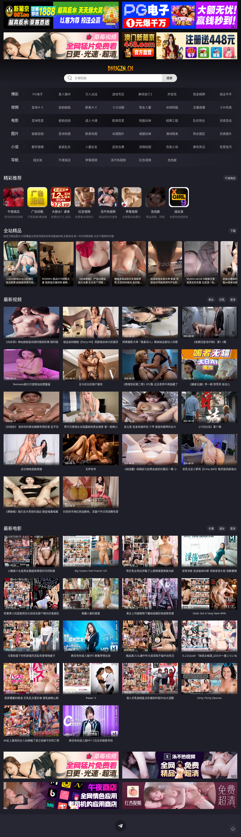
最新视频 (13, 299)
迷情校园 (145, 147)
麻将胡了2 (145, 94)
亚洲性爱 (38, 120)
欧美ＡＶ (91, 107)
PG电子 (38, 94)
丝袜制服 (172, 107)
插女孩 (37, 160)
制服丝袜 (145, 120)
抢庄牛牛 (226, 94)
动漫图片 (118, 134)
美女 (211, 299)
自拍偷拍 (65, 107)
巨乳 (222, 299)
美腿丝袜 (145, 134)
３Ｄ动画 (118, 107)
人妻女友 (91, 147)
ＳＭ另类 (226, 107)
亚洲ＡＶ (38, 107)
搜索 (169, 78)
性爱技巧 (226, 147)
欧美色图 (91, 134)
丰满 (211, 528)
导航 (15, 160)
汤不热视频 (118, 160)
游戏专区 (118, 94)
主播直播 (199, 107)
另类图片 (226, 134)
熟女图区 (199, 134)
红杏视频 (145, 160)
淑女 (222, 528)
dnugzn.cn (120, 68)
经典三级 (172, 120)
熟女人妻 (145, 107)
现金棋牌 (199, 94)
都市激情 (38, 147)
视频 (15, 107)
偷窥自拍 (38, 134)
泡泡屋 (172, 160)
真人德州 (65, 94)
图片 (15, 133)
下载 (233, 230)
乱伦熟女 (199, 120)
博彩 (15, 94)
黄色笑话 (199, 147)
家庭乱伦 (65, 147)
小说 (15, 146)
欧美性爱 (118, 120)
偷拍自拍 (65, 120)
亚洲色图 (65, 134)
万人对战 (91, 94)
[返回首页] (232, 828)
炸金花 (172, 94)
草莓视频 (91, 160)
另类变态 (226, 120)
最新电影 (13, 528)
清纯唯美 (172, 134)
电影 (15, 120)
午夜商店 (65, 160)
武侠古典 (118, 147)
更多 (233, 299)
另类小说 (172, 147)
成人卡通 (91, 120)
